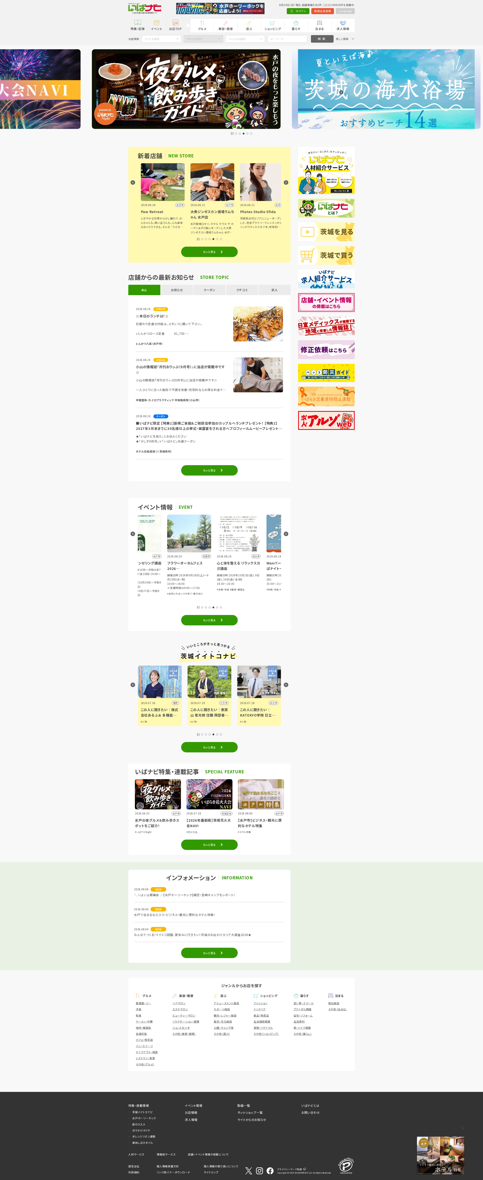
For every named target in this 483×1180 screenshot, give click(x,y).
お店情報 (191, 1112)
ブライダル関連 (303, 1009)
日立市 (174, 702)
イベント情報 (193, 1105)
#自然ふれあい (208, 589)
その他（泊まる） (337, 1009)
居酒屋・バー (143, 1003)
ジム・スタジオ (181, 1028)
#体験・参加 (144, 589)
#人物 (144, 721)
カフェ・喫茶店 (144, 1040)
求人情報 (343, 28)
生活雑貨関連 (262, 1021)
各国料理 (141, 1034)
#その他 (221, 589)
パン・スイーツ (144, 1046)
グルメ (202, 28)
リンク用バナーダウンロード (173, 1172)
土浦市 (223, 702)
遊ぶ (249, 28)
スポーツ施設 (222, 1009)
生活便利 (299, 1021)
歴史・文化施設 (223, 1021)
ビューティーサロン (183, 1015)
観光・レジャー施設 (225, 1015)
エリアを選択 (152, 39)
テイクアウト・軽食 (147, 1052)
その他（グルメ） (145, 1064)
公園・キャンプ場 (223, 1028)
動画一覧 (243, 1105)
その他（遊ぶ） (222, 1034)
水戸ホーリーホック (144, 1118)
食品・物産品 (261, 1015)
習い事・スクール (304, 1003)
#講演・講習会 (158, 589)
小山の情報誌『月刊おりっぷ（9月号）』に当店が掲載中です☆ (180, 369)
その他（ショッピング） (266, 1034)
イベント (156, 28)
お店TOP (175, 28)
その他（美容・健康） (184, 1034)
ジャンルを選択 (236, 39)
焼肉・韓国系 (143, 1028)
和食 (139, 1015)
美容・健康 (225, 28)
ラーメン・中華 (144, 1021)
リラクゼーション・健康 (185, 1021)
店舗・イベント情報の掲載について (208, 1154)
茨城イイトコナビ (142, 1112)
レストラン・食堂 (145, 1058)
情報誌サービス (166, 1154)
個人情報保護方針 (168, 1166)
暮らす (296, 28)
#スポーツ (245, 725)
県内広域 (272, 702)
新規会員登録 (322, 11)
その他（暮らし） (303, 1034)
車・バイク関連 (302, 1028)
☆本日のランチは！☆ (152, 315)
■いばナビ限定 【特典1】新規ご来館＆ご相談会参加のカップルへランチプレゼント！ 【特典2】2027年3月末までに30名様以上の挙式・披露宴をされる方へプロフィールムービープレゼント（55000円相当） (207, 426)
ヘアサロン (179, 1003)
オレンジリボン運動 (143, 1136)
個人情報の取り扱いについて (221, 1166)
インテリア (260, 1009)
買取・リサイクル (263, 1028)
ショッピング (272, 28)
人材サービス (136, 1154)
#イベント (245, 721)
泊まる (319, 28)
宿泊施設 (333, 1003)
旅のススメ (138, 1124)
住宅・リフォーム (303, 1015)
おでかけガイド (141, 1130)
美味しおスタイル (142, 1143)
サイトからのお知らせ (251, 1119)
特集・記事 (138, 28)
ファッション (261, 1003)
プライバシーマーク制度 (289, 1169)
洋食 (139, 1009)
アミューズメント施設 (226, 1003)
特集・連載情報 (138, 1105)
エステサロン (180, 1009)
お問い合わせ (310, 1112)
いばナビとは (310, 1105)
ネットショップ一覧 (250, 1112)
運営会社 (133, 1166)
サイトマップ (211, 1172)
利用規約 (133, 1172)
